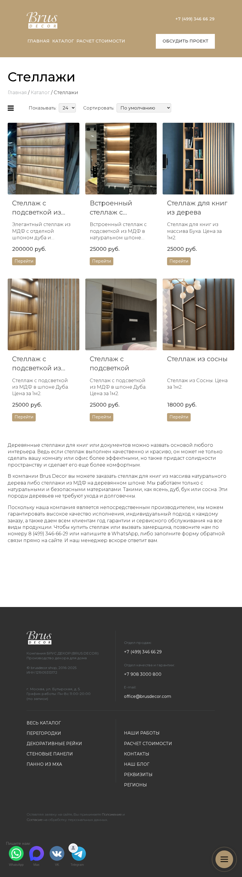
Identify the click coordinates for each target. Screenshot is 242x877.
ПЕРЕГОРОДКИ (44, 733)
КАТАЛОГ (63, 41)
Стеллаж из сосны (197, 359)
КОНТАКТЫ (136, 754)
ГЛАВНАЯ (38, 41)
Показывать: (42, 108)
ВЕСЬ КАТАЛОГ (44, 723)
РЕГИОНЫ (135, 785)
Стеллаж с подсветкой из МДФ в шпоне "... (40, 364)
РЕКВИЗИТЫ (138, 774)
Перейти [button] (23, 261)
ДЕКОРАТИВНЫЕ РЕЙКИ (54, 743)
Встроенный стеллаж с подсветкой (111, 208)
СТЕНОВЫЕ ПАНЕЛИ (50, 754)
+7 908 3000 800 (142, 674)
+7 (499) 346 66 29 (195, 19)
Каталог (40, 92)
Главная (17, 92)
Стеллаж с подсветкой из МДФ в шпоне (36, 208)
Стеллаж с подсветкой (109, 363)
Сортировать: (98, 108)
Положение (112, 814)
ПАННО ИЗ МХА (44, 764)
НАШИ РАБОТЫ (142, 733)
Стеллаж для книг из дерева (197, 207)
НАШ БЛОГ (136, 764)
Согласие (34, 819)
